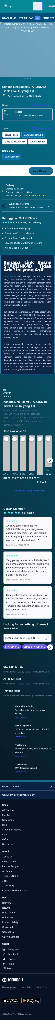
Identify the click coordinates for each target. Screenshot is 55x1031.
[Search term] (38, 6)
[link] (12, 646)
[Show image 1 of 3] (25, 78)
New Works (8, 820)
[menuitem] (9, 17)
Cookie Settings (10, 936)
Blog (4, 824)
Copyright (7, 927)
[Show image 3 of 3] (30, 78)
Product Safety (10, 922)
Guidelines (7, 917)
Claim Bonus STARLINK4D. (35, 195)
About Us (7, 856)
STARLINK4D (9, 18)
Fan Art (6, 815)
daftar (5, 839)
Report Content (10, 786)
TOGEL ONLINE (10, 875)
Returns (6, 907)
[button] (40, 460)
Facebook (13, 954)
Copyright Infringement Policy (18, 794)
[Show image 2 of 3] (27, 78)
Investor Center (10, 861)
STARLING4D (29, 18)
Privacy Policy (25, 987)
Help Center (8, 912)
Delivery (6, 902)
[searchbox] (27, 638)
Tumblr (11, 963)
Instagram (13, 949)
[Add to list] (6, 439)
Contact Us (8, 931)
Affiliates (7, 871)
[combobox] (37, 6)
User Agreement (9, 987)
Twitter (12, 959)
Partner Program (11, 866)
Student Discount (11, 829)
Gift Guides (8, 810)
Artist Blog (8, 885)
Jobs (4, 880)
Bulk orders (8, 844)
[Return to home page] (17, 6)
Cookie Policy (41, 987)
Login (5, 834)
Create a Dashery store (14, 890)
